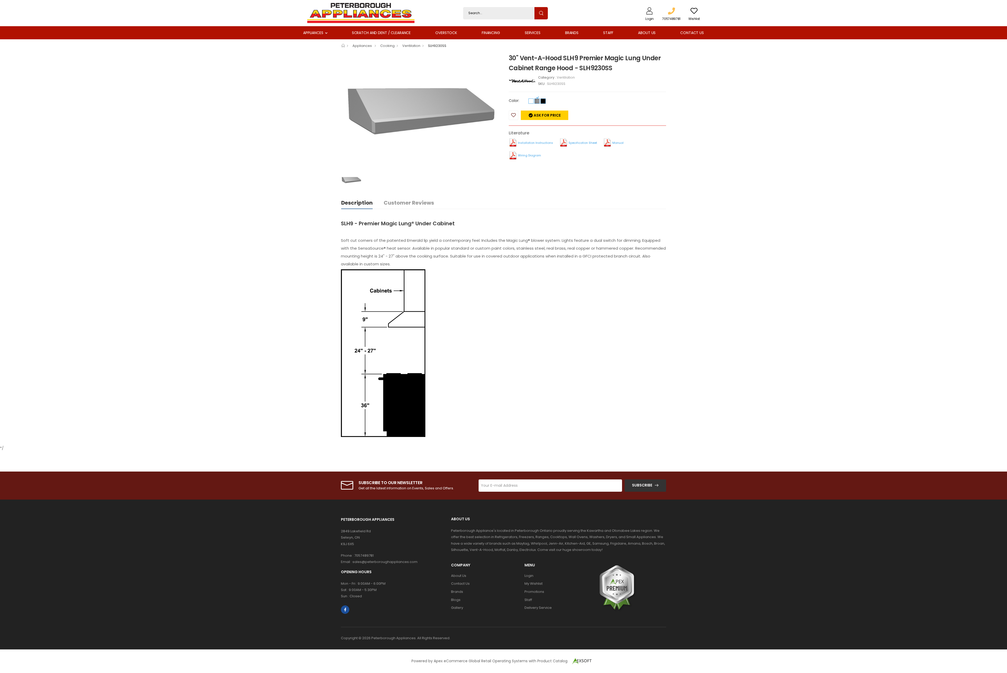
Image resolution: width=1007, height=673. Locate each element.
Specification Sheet (583, 143)
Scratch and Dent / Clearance (381, 32)
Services (532, 32)
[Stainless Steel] (537, 101)
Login (528, 575)
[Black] (543, 101)
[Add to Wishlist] (513, 115)
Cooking (387, 45)
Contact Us (692, 32)
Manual (618, 143)
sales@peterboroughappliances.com (384, 561)
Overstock (446, 32)
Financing (491, 32)
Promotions (534, 591)
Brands (572, 32)
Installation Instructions (535, 143)
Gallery (457, 607)
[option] (421, 113)
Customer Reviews (409, 202)
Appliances (313, 32)
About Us (647, 32)
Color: (514, 100)
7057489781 (364, 555)
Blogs (455, 599)
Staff (608, 32)
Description (357, 202)
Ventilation (411, 45)
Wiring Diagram (529, 155)
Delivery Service (538, 607)
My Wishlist (533, 583)
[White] (531, 101)
